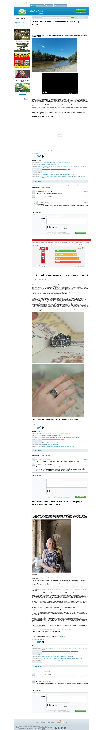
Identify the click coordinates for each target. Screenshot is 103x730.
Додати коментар (46, 187)
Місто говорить (19, 23)
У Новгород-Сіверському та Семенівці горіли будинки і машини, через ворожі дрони (58, 656)
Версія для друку (38, 181)
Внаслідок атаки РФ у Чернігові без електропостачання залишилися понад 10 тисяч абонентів (60, 651)
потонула (41, 153)
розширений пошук (80, 16)
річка (37, 153)
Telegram (63, 150)
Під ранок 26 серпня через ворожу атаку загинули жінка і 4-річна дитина (56, 162)
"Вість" (47, 631)
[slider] (48, 92)
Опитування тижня (20, 25)
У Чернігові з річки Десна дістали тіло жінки (50, 164)
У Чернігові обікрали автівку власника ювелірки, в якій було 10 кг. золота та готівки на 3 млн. (59, 446)
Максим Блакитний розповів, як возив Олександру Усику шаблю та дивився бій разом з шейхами (60, 437)
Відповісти (86, 191)
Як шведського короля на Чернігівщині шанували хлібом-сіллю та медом (56, 433)
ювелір (39, 424)
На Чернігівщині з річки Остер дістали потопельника (52, 172)
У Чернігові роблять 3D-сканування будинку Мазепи (52, 435)
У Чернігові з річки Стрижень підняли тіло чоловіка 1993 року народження (56, 169)
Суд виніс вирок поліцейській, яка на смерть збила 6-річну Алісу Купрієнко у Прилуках (58, 174)
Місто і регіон (50, 2)
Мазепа (35, 424)
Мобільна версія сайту (31, 2)
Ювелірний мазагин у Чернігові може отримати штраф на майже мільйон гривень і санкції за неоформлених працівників (65, 440)
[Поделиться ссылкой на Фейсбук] (40, 157)
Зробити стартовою (20, 2)
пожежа (35, 639)
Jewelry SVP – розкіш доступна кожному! (50, 444)
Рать (35, 153)
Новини (45, 2)
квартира (43, 639)
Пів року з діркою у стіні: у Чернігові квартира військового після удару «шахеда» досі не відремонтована (62, 658)
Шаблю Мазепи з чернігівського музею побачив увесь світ (53, 439)
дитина (45, 153)
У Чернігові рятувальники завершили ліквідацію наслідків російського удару (56, 660)
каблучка (43, 424)
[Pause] (43, 92)
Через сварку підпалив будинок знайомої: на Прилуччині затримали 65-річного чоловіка (59, 652)
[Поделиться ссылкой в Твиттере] (43, 157)
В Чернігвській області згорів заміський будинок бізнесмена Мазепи (55, 442)
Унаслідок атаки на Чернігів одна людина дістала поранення (53, 654)
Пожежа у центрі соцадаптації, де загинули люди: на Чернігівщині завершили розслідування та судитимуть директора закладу (64, 649)
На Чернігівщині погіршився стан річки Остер (50, 170)
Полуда (39, 639)
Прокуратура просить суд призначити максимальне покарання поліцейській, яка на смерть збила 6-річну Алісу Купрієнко (63, 177)
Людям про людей (20, 22)
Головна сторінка (40, 2)
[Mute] (45, 92)
